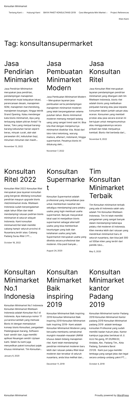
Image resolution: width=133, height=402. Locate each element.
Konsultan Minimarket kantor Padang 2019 (106, 288)
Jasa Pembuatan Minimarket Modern (65, 76)
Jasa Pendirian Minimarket (21, 72)
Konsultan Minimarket (15, 6)
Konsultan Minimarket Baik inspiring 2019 (64, 288)
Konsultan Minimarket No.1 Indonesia (21, 284)
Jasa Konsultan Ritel (104, 72)
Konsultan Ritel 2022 (20, 175)
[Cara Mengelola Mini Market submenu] (106, 12)
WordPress (123, 395)
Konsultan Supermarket (66, 179)
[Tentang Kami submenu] (23, 12)
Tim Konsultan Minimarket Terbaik (106, 183)
